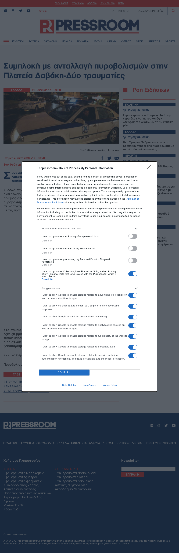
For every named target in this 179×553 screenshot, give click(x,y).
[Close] (150, 168)
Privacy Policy (109, 385)
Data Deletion (69, 385)
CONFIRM (64, 372)
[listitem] (89, 228)
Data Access (89, 385)
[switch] (132, 236)
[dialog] (89, 277)
